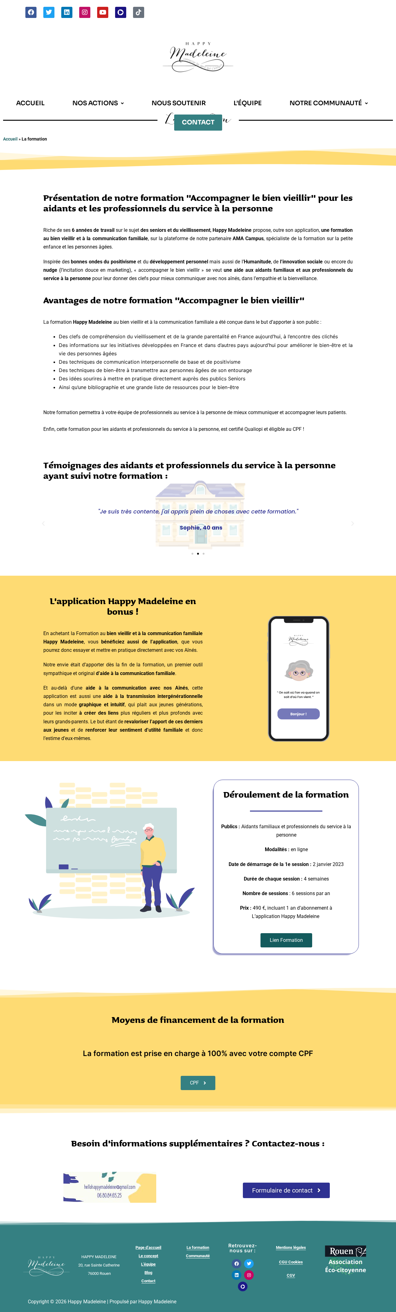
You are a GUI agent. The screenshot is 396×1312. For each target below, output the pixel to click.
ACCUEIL (30, 103)
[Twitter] (48, 12)
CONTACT (198, 122)
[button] (98, 103)
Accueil (10, 138)
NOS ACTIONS (95, 103)
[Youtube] (102, 12)
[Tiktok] (138, 12)
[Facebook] (31, 12)
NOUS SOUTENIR (179, 103)
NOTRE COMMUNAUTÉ (326, 103)
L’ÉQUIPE (248, 103)
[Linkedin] (66, 12)
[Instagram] (84, 12)
